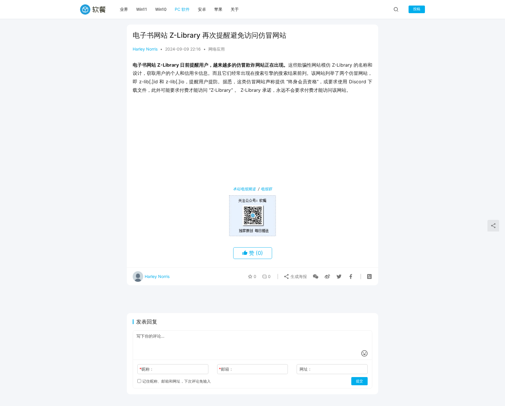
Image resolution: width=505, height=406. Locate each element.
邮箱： (226, 369)
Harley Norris (145, 48)
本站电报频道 (244, 188)
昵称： (146, 369)
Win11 (141, 9)
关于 (235, 9)
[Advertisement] (252, 141)
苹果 (218, 9)
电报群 (266, 188)
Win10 (161, 9)
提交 (359, 381)
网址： (306, 369)
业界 (124, 9)
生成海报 (298, 276)
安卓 (202, 9)
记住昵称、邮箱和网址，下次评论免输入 (176, 381)
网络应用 (216, 48)
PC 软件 (182, 9)
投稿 (416, 9)
